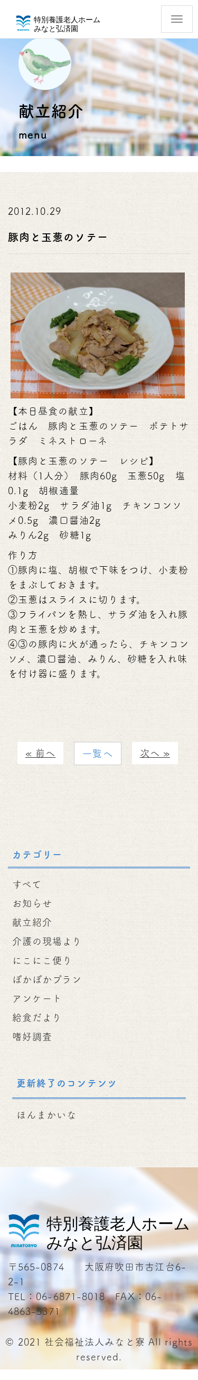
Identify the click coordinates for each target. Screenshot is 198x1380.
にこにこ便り (42, 960)
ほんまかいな (46, 1115)
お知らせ (32, 903)
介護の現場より (47, 941)
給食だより (37, 1017)
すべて (27, 884)
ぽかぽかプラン (47, 979)
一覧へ (97, 753)
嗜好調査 (32, 1036)
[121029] (97, 334)
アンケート (37, 998)
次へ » (155, 753)
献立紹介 (32, 922)
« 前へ (40, 753)
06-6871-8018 (70, 1296)
